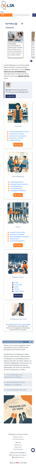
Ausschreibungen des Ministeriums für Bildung (13, 376)
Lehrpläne (21, 134)
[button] (31, 61)
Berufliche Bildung (14, 140)
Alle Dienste (18, 295)
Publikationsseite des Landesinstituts (19, 324)
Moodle (16, 289)
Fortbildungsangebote (17, 182)
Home (2, 12)
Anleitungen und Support (19, 455)
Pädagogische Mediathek (18, 190)
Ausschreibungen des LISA (16, 390)
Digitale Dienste (18, 437)
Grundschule (13, 134)
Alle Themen (18, 144)
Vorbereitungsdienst (16, 188)
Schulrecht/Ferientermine (17, 241)
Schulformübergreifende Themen (19, 131)
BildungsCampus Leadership (19, 184)
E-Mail (16, 282)
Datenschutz (18, 445)
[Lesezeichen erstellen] (16, 24)
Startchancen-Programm (17, 234)
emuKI (16, 287)
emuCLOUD (18, 285)
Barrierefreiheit (18, 449)
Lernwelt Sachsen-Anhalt (17, 232)
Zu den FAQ (10, 96)
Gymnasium (12, 138)
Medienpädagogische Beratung (19, 236)
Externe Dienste (19, 291)
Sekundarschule (14, 136)
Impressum (18, 447)
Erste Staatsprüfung (16, 186)
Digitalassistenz (14, 238)
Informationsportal (18, 439)
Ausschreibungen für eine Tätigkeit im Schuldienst (14, 383)
